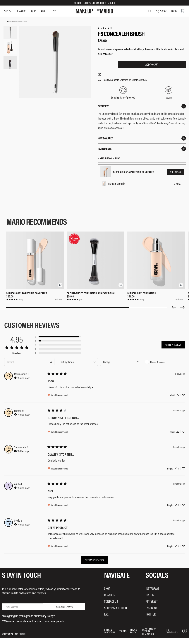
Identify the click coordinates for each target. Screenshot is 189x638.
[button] (60, 285)
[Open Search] (149, 11)
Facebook (151, 607)
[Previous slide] (173, 307)
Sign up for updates (64, 607)
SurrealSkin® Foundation (141, 293)
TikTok (150, 595)
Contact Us (111, 601)
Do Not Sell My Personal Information (149, 631)
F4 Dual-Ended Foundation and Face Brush (91, 293)
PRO (54, 11)
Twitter (151, 614)
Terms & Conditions (109, 631)
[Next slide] (182, 307)
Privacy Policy (133, 631)
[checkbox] (164, 362)
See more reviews (94, 560)
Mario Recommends (109, 158)
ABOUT (44, 11)
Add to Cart (151, 64)
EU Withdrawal (172, 631)
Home (9, 21)
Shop (107, 588)
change (177, 183)
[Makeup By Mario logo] (94, 11)
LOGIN (174, 11)
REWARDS (21, 11)
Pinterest (152, 601)
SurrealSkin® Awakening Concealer (26, 293)
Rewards (109, 595)
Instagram (152, 588)
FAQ (106, 614)
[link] (104, 28)
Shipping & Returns (116, 607)
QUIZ (33, 11)
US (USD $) (160, 11)
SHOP (7, 11)
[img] (22, 377)
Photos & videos (157, 362)
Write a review (173, 344)
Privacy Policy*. (46, 615)
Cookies (122, 631)
